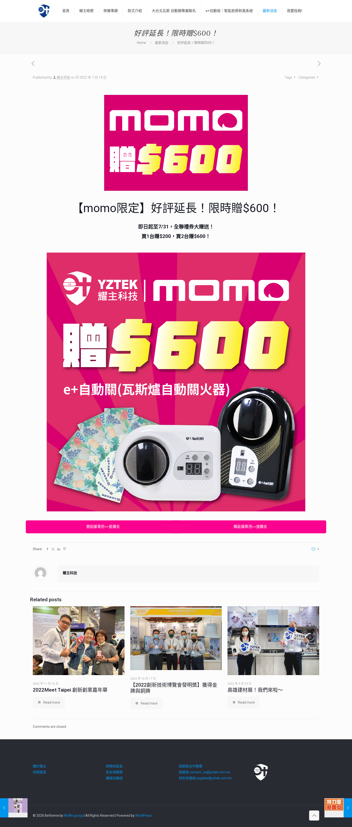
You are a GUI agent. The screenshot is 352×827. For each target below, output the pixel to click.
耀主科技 (63, 77)
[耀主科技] (44, 11)
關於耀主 (39, 766)
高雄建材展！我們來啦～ (255, 690)
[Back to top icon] (314, 815)
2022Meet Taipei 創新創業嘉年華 (70, 690)
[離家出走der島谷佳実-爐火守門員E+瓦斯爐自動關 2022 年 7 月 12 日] (14, 807)
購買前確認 (114, 778)
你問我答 (39, 772)
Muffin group (73, 815)
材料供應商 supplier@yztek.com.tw (205, 778)
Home (141, 43)
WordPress (143, 815)
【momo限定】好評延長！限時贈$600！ (176, 208)
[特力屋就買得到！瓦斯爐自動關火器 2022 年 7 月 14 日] (338, 807)
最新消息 (161, 43)
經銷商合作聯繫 (190, 766)
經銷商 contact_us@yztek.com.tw (204, 772)
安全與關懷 (114, 772)
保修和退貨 (114, 766)
